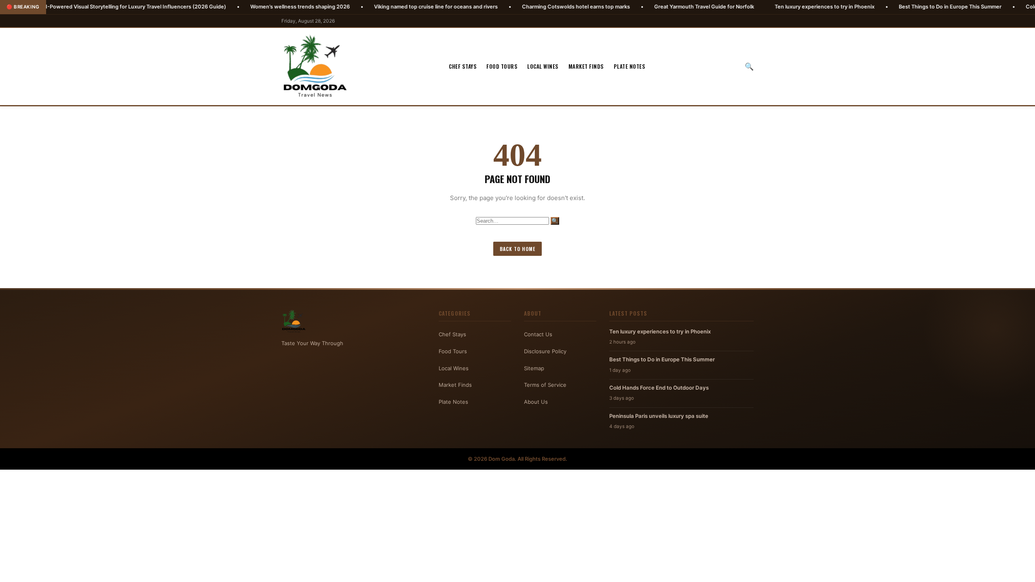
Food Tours (502, 66)
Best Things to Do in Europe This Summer (918, 7)
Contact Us (538, 334)
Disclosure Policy (545, 351)
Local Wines (543, 66)
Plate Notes (630, 66)
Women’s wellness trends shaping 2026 (268, 7)
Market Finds (586, 66)
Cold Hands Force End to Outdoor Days (659, 387)
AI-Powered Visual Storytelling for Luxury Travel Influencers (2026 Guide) (102, 7)
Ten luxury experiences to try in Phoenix (793, 7)
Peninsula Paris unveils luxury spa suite (658, 416)
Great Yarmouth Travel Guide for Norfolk (672, 7)
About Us (536, 402)
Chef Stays (463, 66)
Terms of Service (545, 385)
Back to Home (517, 248)
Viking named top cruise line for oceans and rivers (404, 7)
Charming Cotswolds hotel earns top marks (544, 7)
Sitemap (534, 368)
